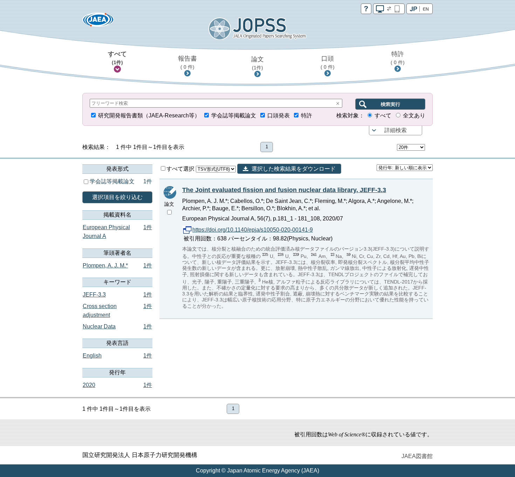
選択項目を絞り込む (117, 197)
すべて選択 (181, 169)
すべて (117, 57)
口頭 (328, 62)
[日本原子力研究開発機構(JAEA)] (98, 22)
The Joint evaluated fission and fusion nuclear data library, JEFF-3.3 (284, 189)
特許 (398, 57)
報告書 (187, 62)
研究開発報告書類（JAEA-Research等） (149, 115)
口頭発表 (278, 115)
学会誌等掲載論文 (233, 115)
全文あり (414, 115)
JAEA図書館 (417, 456)
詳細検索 (395, 130)
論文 (257, 63)
